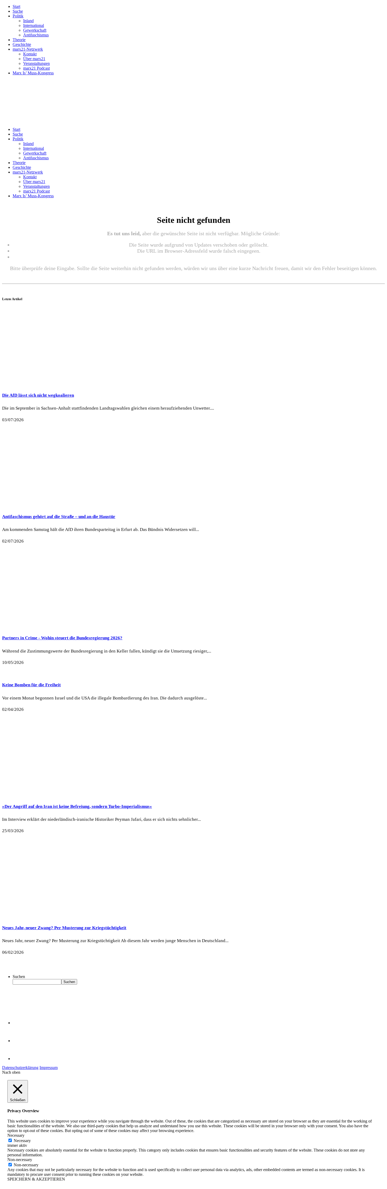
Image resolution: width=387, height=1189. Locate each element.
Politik (18, 16)
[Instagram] (21, 1058)
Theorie (19, 39)
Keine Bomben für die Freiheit (31, 684)
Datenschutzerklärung (20, 1067)
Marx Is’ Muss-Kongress (33, 73)
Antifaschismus (36, 35)
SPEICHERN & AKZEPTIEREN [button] (36, 1179)
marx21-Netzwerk (28, 49)
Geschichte (22, 44)
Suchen (19, 976)
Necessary (22, 1140)
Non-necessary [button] (19, 1159)
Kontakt (30, 54)
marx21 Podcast (36, 68)
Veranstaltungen (36, 63)
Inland (28, 20)
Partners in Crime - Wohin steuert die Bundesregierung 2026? (62, 637)
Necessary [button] (15, 1135)
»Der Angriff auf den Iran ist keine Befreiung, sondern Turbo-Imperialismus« (77, 806)
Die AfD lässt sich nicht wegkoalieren (38, 395)
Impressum (48, 1067)
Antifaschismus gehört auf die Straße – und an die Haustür (58, 516)
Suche (18, 11)
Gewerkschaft (34, 30)
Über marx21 (34, 58)
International (33, 25)
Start (16, 6)
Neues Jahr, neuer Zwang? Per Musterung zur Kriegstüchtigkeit (64, 927)
